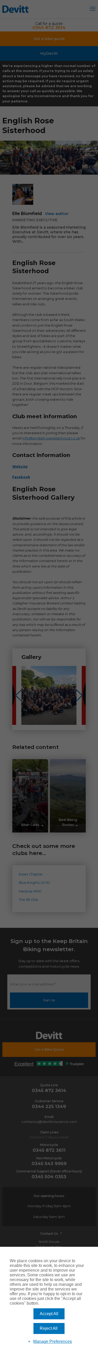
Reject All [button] (48, 1328)
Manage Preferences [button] (52, 1341)
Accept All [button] (49, 1313)
